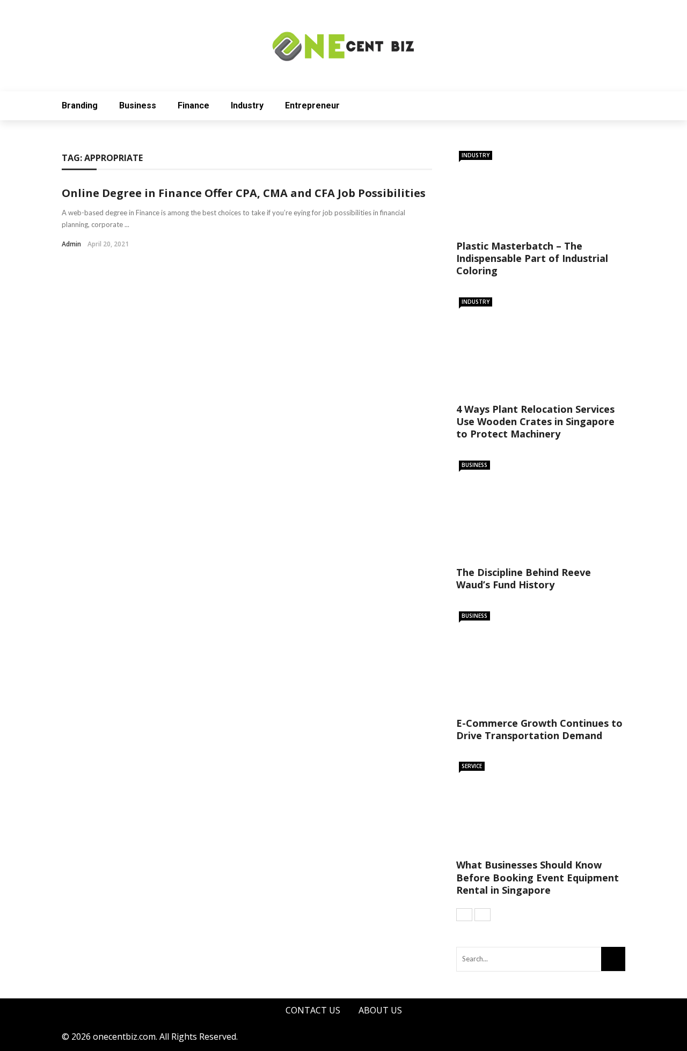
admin (71, 244)
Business (137, 105)
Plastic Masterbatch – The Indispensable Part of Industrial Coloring (532, 258)
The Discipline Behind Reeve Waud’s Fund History (523, 578)
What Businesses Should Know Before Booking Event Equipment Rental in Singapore (537, 877)
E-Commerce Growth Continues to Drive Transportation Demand (539, 729)
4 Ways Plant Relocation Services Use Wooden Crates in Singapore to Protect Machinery (535, 422)
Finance (193, 105)
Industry (247, 105)
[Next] (482, 914)
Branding (80, 105)
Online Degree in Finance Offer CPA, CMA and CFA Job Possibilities (244, 193)
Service (472, 766)
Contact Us (313, 1010)
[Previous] (464, 914)
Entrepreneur (312, 105)
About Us (380, 1010)
